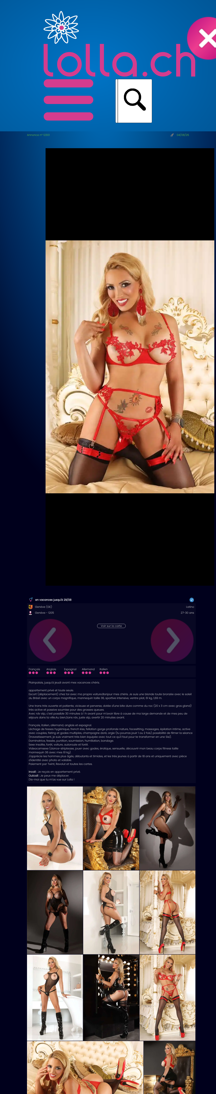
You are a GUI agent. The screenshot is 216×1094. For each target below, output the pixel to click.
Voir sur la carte (111, 626)
